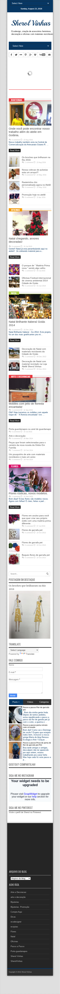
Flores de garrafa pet (32, 530)
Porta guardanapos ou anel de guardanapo (30, 429)
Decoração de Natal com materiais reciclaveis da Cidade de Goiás (34, 351)
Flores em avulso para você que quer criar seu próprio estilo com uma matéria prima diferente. (36, 519)
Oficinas (15, 209)
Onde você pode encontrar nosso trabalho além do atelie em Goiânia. (29, 132)
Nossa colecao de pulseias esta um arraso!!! (35, 171)
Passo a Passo (17, 946)
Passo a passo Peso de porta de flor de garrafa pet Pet (37, 744)
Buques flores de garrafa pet (36, 555)
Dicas (13, 917)
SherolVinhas (16, 961)
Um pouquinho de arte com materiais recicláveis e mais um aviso (27, 455)
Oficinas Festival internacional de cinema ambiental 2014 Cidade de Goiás (36, 280)
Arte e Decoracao (20, 376)
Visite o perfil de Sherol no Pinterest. (25, 812)
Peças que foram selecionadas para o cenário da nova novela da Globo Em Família (27, 445)
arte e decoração (18, 897)
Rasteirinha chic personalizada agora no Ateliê (36, 183)
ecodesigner (16, 922)
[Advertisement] (34, 93)
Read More (15, 150)
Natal (14, 293)
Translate (30, 654)
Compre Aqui (16, 912)
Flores (14, 466)
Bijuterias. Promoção (20, 907)
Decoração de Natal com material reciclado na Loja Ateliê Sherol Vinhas (34, 364)
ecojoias (14, 927)
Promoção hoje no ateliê (34, 194)
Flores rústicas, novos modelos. (28, 493)
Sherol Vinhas (17, 956)
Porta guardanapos (19, 951)
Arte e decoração (17, 436)
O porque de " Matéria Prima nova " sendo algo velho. (36, 266)
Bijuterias (16, 100)
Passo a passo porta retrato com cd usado (35, 726)
